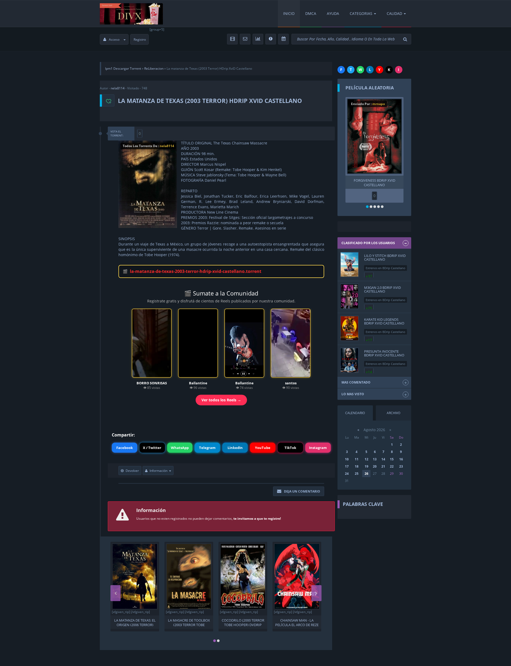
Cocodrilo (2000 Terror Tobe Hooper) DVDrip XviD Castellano (243, 622)
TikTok (290, 447)
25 (356, 473)
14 (383, 459)
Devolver (132, 470)
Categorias (361, 13)
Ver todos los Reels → (221, 399)
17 (347, 466)
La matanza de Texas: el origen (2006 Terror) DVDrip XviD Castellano (135, 622)
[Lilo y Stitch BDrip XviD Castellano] (349, 264)
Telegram (207, 447)
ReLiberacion (153, 68)
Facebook (124, 447)
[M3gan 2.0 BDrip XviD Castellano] (349, 296)
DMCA (310, 13)
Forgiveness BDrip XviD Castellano (374, 182)
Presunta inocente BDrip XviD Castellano (384, 353)
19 (366, 466)
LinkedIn (235, 447)
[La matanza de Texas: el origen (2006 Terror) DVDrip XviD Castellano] (135, 576)
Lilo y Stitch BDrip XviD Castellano (385, 257)
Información (158, 470)
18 (356, 466)
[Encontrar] (406, 39)
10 (347, 459)
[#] (131, 13)
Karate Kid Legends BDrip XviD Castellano (384, 321)
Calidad (394, 13)
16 (401, 459)
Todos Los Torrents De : (148, 146)
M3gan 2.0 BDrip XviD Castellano (382, 289)
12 (366, 459)
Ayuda (333, 13)
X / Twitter (152, 447)
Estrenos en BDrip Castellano (385, 268)
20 (375, 466)
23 (401, 466)
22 (392, 466)
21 (383, 466)
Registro (140, 39)
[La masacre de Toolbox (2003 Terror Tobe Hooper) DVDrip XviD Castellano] (189, 576)
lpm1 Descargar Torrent (123, 68)
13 (375, 459)
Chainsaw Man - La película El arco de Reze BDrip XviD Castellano (297, 622)
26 (366, 473)
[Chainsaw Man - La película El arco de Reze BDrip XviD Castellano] (297, 576)
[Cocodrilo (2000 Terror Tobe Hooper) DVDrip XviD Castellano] (243, 576)
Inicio (289, 13)
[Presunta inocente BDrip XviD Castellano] (349, 360)
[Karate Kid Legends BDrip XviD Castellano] (349, 328)
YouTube (262, 447)
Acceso (114, 39)
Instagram (318, 447)
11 (356, 459)
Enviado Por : (368, 104)
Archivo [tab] (393, 413)
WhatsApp (180, 447)
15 (392, 459)
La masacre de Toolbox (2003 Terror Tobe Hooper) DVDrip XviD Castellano (189, 622)
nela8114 (118, 88)
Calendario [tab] (355, 413)
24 (347, 473)
